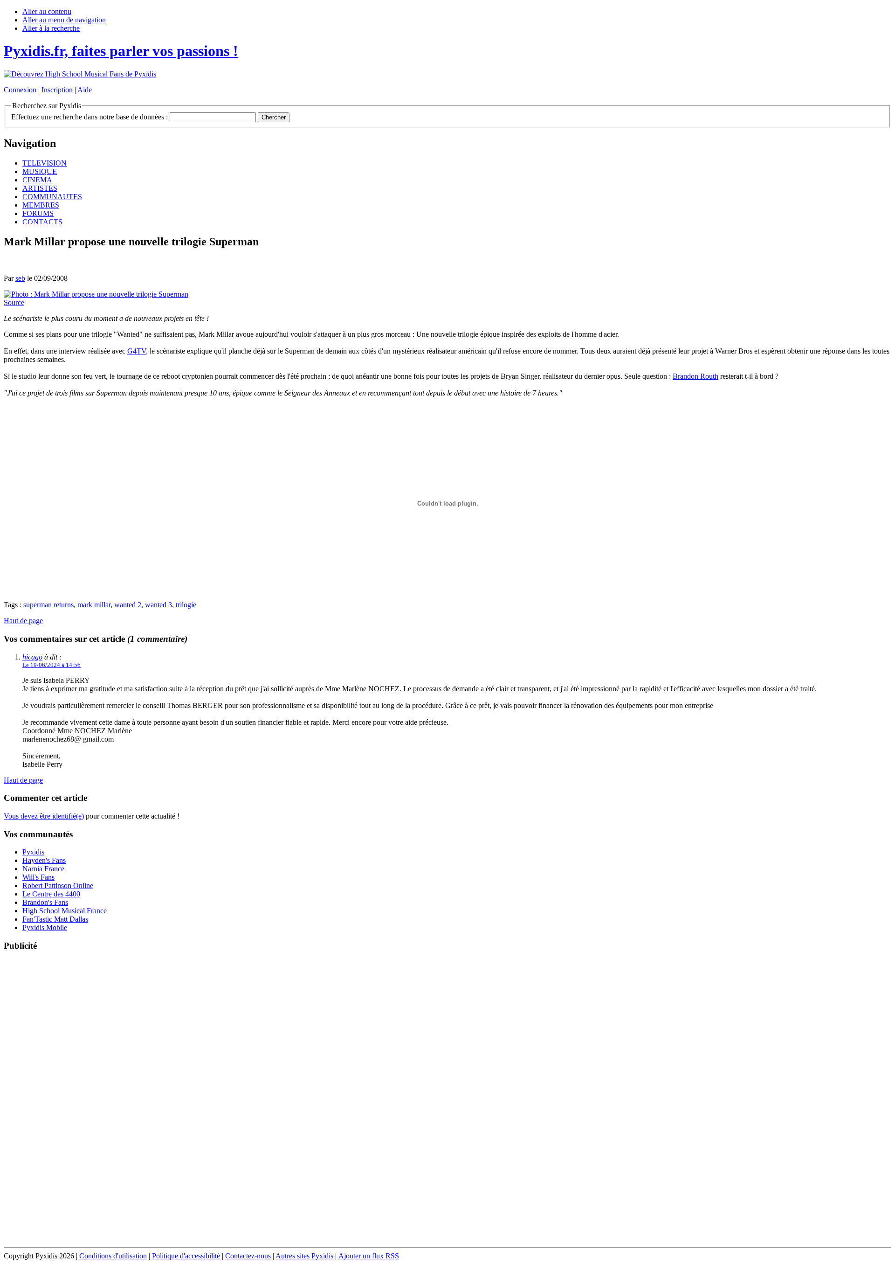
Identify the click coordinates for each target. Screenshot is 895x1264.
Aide (84, 90)
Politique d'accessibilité (186, 1256)
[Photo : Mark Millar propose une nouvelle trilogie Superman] (96, 294)
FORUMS (38, 213)
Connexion (20, 90)
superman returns (48, 605)
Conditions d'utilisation (113, 1256)
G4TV (136, 351)
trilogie (186, 605)
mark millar (93, 605)
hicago (32, 657)
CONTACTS (42, 222)
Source (14, 302)
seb (20, 278)
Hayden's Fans (44, 860)
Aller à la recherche (51, 28)
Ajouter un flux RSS (368, 1256)
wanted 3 (158, 605)
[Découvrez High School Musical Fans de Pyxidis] (80, 74)
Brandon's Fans (45, 902)
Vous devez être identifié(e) (44, 816)
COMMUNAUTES (52, 197)
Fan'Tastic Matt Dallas (55, 919)
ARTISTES (39, 188)
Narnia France (43, 869)
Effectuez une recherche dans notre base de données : (89, 117)
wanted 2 (127, 605)
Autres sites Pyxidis (304, 1256)
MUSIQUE (39, 171)
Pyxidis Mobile (44, 927)
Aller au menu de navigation (64, 20)
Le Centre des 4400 (51, 894)
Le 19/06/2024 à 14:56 (51, 664)
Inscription (57, 90)
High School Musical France (64, 911)
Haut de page (23, 621)
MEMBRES (40, 205)
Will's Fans (38, 877)
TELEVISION (44, 163)
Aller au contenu (46, 11)
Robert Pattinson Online (57, 885)
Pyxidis (33, 852)
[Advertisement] (447, 1100)
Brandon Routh (695, 376)
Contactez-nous (248, 1256)
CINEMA (37, 180)
